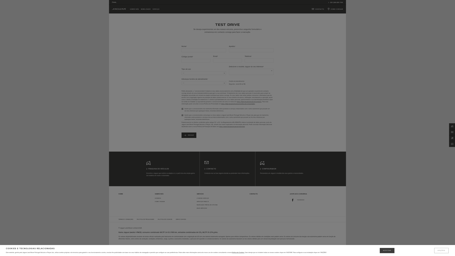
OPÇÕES (441, 250)
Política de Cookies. (238, 252)
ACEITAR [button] (387, 250)
